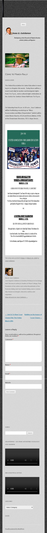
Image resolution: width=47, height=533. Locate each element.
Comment (9, 339)
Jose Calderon (9, 261)
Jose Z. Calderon (21, 33)
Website (8, 383)
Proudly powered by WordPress (14, 529)
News (23, 258)
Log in (7, 516)
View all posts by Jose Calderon (16, 297)
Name (8, 365)
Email (7, 374)
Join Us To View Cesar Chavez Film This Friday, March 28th (13, 317)
